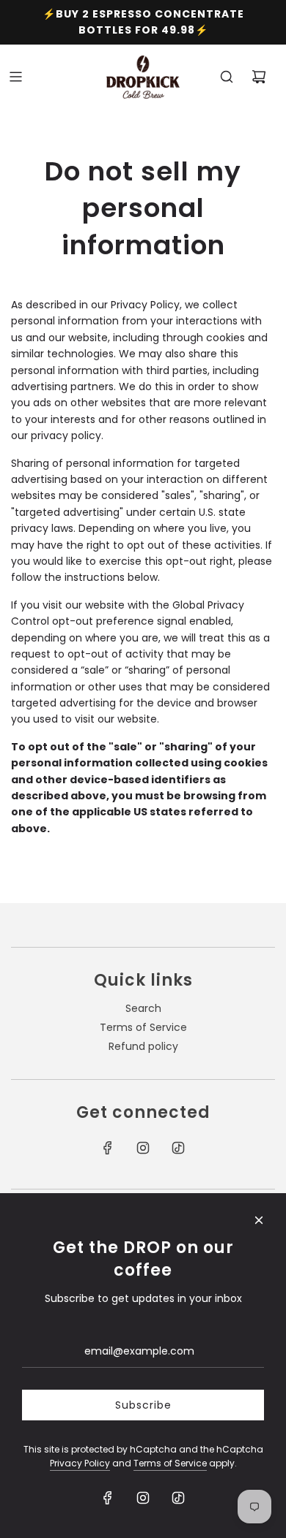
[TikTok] (178, 1148)
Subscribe (143, 1405)
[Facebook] (108, 1148)
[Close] (259, 1220)
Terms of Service (170, 1463)
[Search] (226, 77)
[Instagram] (143, 1148)
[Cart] (259, 77)
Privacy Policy (80, 1463)
